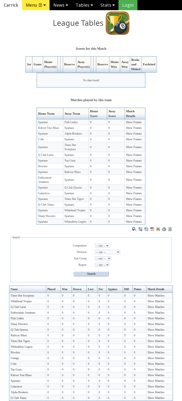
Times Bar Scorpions (22, 295)
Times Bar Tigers (74, 199)
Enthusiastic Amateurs (23, 312)
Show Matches (156, 295)
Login (128, 5)
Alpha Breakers (73, 133)
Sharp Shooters (46, 216)
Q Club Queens (73, 187)
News (59, 5)
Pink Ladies (71, 122)
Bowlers (43, 166)
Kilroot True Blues (48, 128)
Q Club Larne (46, 155)
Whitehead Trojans (75, 210)
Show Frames (134, 122)
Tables (83, 5)
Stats (106, 5)
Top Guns (70, 160)
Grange (15, 358)
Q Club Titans (46, 204)
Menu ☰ (34, 5)
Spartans (43, 122)
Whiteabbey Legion (75, 221)
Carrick (11, 5)
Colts (41, 139)
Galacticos (44, 193)
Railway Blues (72, 172)
